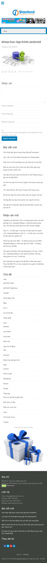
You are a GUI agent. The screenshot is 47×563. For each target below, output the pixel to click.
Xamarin (6, 355)
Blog (4, 303)
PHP (5, 365)
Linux (5, 412)
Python (5, 383)
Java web (6, 336)
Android (6, 326)
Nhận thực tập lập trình (11, 360)
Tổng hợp (6, 393)
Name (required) (7, 105)
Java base (7, 331)
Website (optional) (8, 122)
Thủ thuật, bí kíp (9, 417)
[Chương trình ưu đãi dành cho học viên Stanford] (23, 466)
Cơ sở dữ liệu (8, 313)
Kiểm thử (6, 341)
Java (5, 323)
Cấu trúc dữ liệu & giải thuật (13, 397)
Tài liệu (5, 388)
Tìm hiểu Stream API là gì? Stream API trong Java (21, 190)
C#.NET (6, 293)
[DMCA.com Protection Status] (8, 486)
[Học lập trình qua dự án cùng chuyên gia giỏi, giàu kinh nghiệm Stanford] (23, 23)
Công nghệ (7, 318)
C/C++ (5, 308)
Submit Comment (9, 138)
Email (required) (7, 113)
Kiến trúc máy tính (9, 407)
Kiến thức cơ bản (9, 402)
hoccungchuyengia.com (21, 559)
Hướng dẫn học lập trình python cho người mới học (21, 200)
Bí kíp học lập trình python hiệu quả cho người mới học (22, 195)
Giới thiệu (26, 554)
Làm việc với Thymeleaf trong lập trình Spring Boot (21, 157)
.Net (4, 279)
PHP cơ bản (7, 373)
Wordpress (7, 378)
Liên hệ (19, 554)
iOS (4, 350)
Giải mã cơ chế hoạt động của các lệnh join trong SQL (22, 162)
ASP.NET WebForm (10, 288)
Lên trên (42, 559)
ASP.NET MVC (8, 283)
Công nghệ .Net (8, 298)
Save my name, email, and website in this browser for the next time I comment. (22, 133)
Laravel (6, 368)
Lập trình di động (9, 346)
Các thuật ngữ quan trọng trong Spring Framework (21, 152)
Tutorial (5, 422)
